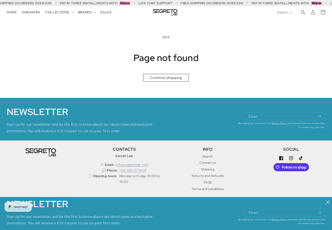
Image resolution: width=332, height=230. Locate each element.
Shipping (207, 169)
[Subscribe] (320, 116)
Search (207, 156)
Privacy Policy (279, 123)
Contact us (207, 163)
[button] (59, 12)
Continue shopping (166, 77)
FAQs (208, 182)
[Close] (328, 202)
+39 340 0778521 (133, 170)
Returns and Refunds (208, 176)
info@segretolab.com (132, 165)
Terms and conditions (208, 189)
